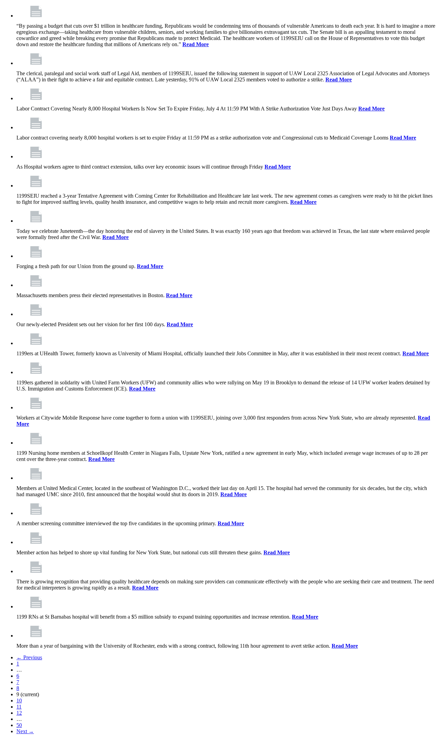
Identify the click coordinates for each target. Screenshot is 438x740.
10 (19, 700)
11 (19, 707)
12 (19, 713)
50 (19, 725)
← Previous (29, 657)
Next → (25, 731)
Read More (195, 44)
